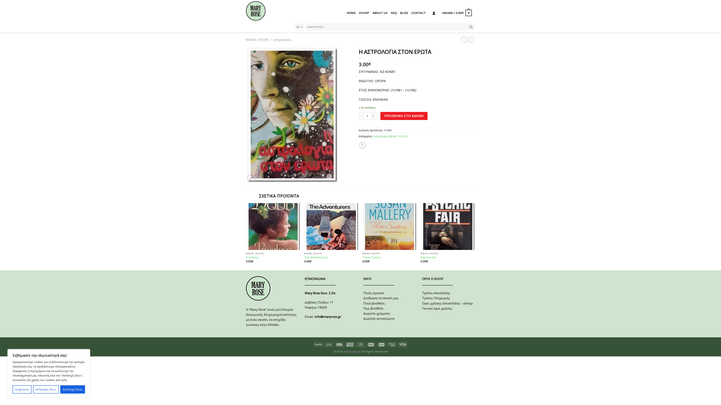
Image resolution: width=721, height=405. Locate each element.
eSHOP (364, 13)
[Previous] (246, 236)
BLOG (404, 13)
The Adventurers (316, 257)
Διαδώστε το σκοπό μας (380, 298)
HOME (351, 13)
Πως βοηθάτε (373, 308)
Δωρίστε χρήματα (376, 313)
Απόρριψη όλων (45, 389)
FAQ (394, 13)
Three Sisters (371, 257)
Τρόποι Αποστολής (436, 293)
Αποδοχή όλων (73, 389)
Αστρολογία (282, 40)
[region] (49, 373)
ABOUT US (380, 13)
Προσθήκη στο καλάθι (404, 116)
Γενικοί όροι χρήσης (437, 308)
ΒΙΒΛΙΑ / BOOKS (257, 40)
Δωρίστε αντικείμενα (378, 318)
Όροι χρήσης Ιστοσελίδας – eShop (447, 303)
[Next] (475, 236)
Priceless (252, 257)
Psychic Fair (429, 257)
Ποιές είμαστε (373, 293)
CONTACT (418, 13)
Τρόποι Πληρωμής (436, 298)
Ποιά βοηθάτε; (374, 303)
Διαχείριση (22, 389)
